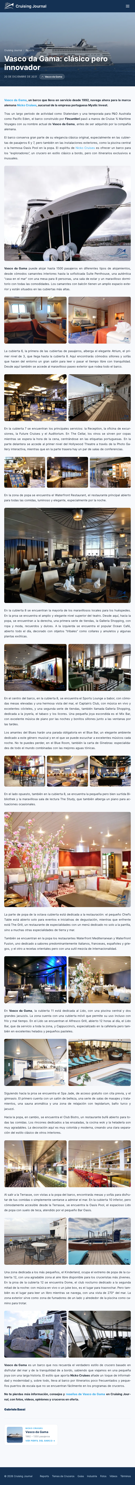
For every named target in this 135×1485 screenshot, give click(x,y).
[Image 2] (99, 320)
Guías (81, 1476)
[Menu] (127, 6)
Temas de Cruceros (63, 1476)
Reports (30, 50)
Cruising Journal (13, 50)
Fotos (103, 1476)
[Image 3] (110, 472)
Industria (92, 1476)
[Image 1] (67, 213)
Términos (125, 1476)
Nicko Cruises (27, 105)
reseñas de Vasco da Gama (85, 1394)
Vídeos (113, 1476)
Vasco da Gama (15, 100)
